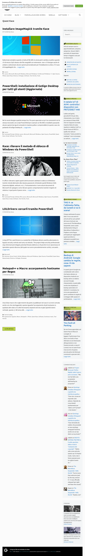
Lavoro (6, 72)
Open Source (56, 74)
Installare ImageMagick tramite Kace (25, 28)
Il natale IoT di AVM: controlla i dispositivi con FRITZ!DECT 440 (72, 105)
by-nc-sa (49, 551)
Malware (24, 256)
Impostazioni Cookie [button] (68, 6)
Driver (11, 256)
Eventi (15, 256)
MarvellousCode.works (35, 15)
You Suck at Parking (69, 324)
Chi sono (8, 15)
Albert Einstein (67, 524)
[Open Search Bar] (80, 15)
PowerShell (52, 134)
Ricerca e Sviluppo (18, 76)
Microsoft (11, 74)
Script (7, 136)
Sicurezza (23, 258)
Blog (17, 15)
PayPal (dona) (71, 71)
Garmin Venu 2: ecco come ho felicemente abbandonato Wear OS (73, 155)
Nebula (52, 15)
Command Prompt (9, 134)
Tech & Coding (8, 314)
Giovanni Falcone (68, 542)
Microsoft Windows (20, 74)
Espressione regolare (10, 316)
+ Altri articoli (9, 329)
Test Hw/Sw (33, 76)
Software (62, 15)
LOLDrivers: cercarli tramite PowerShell (27, 209)
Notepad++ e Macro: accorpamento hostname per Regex (31, 270)
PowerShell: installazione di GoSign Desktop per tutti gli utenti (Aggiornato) (30, 87)
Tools (38, 76)
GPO (20, 197)
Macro (18, 316)
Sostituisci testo (48, 316)
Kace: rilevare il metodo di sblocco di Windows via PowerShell (25, 147)
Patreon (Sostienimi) (74, 84)
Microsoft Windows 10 (32, 74)
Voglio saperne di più (53, 7)
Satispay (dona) (72, 69)
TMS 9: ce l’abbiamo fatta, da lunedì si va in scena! (72, 206)
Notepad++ (24, 316)
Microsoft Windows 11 (45, 74)
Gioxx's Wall (21, 551)
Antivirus (6, 256)
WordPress (27, 551)
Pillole (4, 76)
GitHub (17, 134)
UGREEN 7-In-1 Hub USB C (73, 188)
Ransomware (6, 258)
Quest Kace (10, 76)
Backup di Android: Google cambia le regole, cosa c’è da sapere (72, 260)
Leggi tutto (21, 67)
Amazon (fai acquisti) (74, 62)
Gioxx (12, 551)
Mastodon (54, 551)
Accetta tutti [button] (79, 6)
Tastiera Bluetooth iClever (73, 190)
